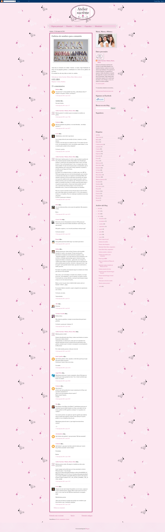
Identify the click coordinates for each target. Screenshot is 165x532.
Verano (97, 200)
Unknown (58, 122)
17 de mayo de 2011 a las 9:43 (63, 438)
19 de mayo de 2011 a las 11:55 (63, 481)
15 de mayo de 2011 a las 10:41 (63, 199)
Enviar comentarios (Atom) (62, 519)
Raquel (57, 239)
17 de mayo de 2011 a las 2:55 (63, 428)
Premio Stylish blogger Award (106, 275)
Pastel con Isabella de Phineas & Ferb (106, 261)
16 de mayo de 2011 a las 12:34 (63, 367)
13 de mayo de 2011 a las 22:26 (63, 95)
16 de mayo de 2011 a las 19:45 (63, 381)
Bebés (97, 139)
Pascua (97, 189)
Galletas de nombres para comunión (105, 255)
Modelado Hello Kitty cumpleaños (107, 247)
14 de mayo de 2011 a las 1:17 (63, 105)
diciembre (101, 218)
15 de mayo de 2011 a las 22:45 (63, 234)
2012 (99, 214)
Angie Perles (59, 373)
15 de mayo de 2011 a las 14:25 (63, 214)
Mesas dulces (99, 174)
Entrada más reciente (56, 515)
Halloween (98, 163)
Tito (57, 404)
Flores (97, 160)
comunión (98, 146)
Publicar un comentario (59, 508)
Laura (57, 133)
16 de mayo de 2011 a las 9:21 (63, 298)
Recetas (97, 198)
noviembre (102, 221)
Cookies (78, 26)
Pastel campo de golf (104, 239)
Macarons (98, 172)
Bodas (97, 142)
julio (100, 232)
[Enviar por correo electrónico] (52, 79)
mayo (100, 237)
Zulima (57, 249)
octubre (101, 224)
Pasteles (69, 26)
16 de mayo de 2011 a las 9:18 (63, 244)
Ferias (97, 158)
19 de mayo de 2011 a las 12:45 (63, 504)
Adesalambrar (59, 434)
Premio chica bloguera (104, 244)
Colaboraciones (99, 144)
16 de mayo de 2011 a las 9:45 (63, 308)
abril (100, 286)
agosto (101, 229)
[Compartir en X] (56, 79)
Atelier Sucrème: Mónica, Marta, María (66, 111)
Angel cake (98, 137)
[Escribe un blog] (54, 79)
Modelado (98, 26)
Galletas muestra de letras (105, 269)
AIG (97, 135)
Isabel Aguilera (59, 356)
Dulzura (58, 89)
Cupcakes (88, 26)
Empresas (98, 153)
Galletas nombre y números (105, 252)
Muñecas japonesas (100, 179)
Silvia (57, 205)
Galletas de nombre (103, 242)
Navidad (98, 182)
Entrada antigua (87, 515)
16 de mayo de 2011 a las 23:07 (63, 399)
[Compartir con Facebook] (57, 79)
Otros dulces (99, 186)
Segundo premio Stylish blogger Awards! (106, 272)
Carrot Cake (59, 219)
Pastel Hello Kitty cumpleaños (106, 249)
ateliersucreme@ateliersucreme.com (104, 91)
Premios (98, 193)
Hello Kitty (98, 165)
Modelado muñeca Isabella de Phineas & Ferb (106, 265)
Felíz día (101, 278)
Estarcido (98, 156)
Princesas (98, 196)
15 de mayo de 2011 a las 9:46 (63, 151)
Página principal (57, 26)
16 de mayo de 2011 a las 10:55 (63, 351)
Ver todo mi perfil (100, 83)
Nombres (63, 81)
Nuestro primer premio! (104, 283)
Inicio (73, 515)
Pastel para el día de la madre (105, 280)
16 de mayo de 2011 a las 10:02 (63, 326)
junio (100, 234)
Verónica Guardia (60, 313)
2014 (99, 208)
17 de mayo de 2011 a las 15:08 (63, 456)
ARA (57, 304)
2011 (99, 216)
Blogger (87, 528)
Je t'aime (98, 170)
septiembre (102, 226)
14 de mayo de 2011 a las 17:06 (63, 117)
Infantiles (98, 168)
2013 (99, 211)
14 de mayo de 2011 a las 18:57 (63, 128)
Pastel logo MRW (103, 258)
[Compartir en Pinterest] (59, 79)
